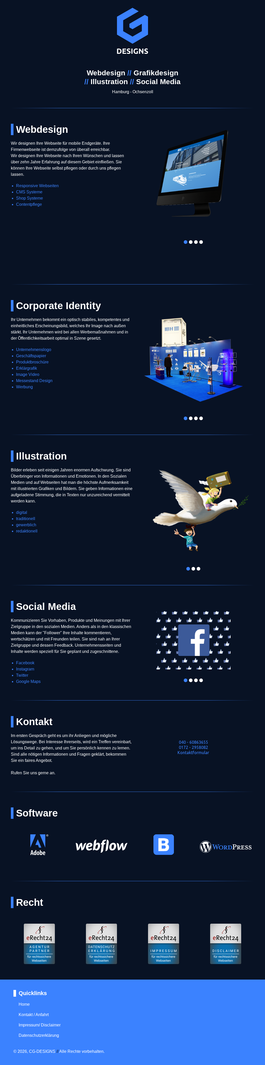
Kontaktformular (193, 752)
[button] (145, 183)
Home (24, 1004)
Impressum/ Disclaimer (40, 1025)
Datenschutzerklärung (39, 1035)
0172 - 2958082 (193, 747)
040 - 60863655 (193, 742)
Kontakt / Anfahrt (34, 1014)
